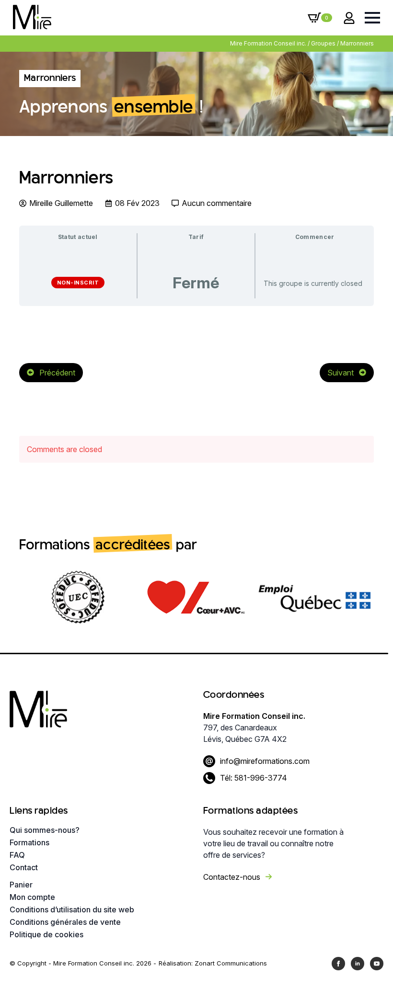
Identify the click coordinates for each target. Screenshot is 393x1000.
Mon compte (32, 897)
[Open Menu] (372, 17)
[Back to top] (369, 976)
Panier (21, 884)
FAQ (17, 855)
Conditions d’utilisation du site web (72, 909)
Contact (24, 867)
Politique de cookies (46, 934)
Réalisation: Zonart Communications (213, 963)
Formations (29, 842)
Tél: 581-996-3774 (253, 778)
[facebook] (338, 963)
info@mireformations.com (265, 761)
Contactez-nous (231, 877)
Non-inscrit (78, 282)
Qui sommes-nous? (45, 830)
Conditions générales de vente (65, 922)
